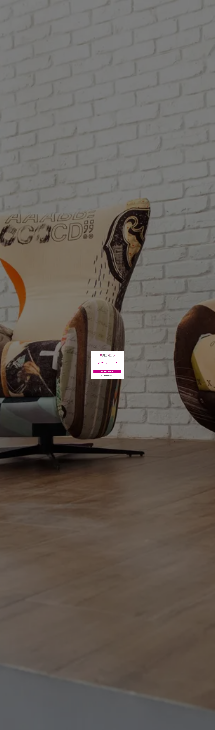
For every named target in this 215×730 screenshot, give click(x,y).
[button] (107, 375)
